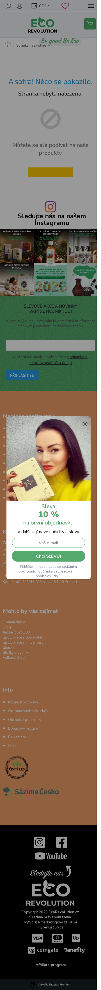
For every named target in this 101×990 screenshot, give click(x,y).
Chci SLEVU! (48, 556)
